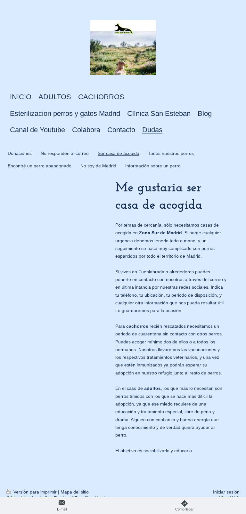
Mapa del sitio (75, 491)
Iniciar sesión (226, 491)
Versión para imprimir (35, 491)
